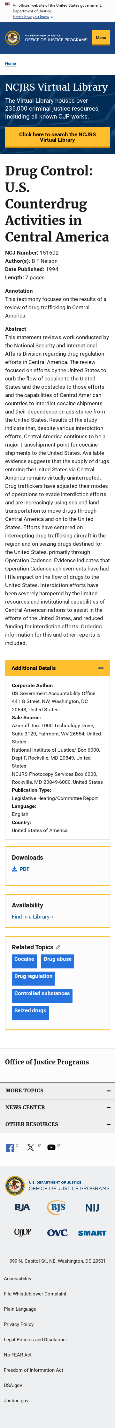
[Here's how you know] (57, 11)
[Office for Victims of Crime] (57, 1237)
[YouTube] (54, 1150)
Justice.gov (16, 1401)
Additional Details (34, 668)
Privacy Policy (19, 1324)
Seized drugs (30, 1010)
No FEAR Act (18, 1355)
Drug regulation (33, 976)
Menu (101, 37)
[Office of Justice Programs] (12, 38)
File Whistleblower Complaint (35, 1294)
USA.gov (13, 1385)
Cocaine (24, 959)
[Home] (56, 38)
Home (10, 63)
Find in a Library (31, 916)
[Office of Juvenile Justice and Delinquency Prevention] (22, 1238)
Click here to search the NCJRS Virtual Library (57, 137)
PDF (24, 869)
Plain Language (20, 1309)
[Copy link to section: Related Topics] (56, 946)
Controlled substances (42, 993)
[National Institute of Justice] (92, 1213)
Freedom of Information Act (33, 1370)
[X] (33, 1150)
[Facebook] (12, 1150)
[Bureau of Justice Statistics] (57, 1216)
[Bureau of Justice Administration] (22, 1212)
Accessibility (17, 1278)
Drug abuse (58, 959)
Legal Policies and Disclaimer (35, 1340)
